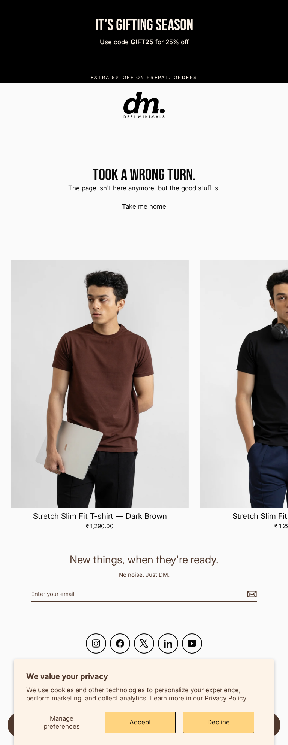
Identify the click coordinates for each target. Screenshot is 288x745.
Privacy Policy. (226, 698)
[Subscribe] (251, 594)
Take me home (144, 206)
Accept (140, 722)
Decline (218, 722)
